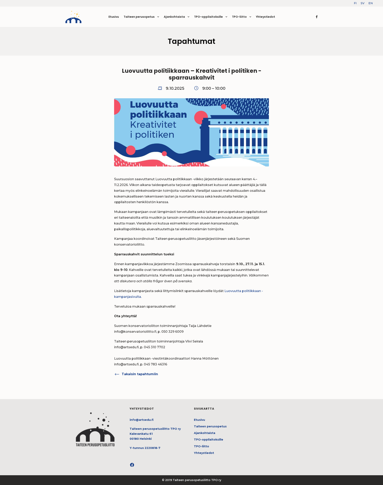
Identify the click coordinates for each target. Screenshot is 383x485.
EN (370, 3)
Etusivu (114, 17)
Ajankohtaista (174, 17)
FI (355, 3)
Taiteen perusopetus (139, 17)
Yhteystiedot (265, 17)
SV (362, 3)
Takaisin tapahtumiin (140, 374)
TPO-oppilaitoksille (208, 17)
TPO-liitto (239, 17)
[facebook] (317, 17)
